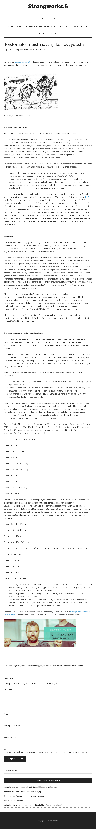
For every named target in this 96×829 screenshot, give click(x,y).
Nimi (6, 714)
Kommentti (9, 689)
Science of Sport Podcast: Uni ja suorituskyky (22, 791)
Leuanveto (47, 666)
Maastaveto (56, 666)
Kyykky (39, 666)
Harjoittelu (16, 666)
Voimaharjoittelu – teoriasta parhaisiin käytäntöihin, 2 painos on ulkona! (33, 805)
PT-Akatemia (66, 666)
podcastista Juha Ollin (24, 62)
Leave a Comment (41, 50)
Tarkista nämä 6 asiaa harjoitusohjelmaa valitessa (24, 796)
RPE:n (87, 197)
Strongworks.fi (48, 6)
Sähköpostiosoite (12, 726)
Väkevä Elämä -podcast (13, 801)
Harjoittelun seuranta (29, 666)
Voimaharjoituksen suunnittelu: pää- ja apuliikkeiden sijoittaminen (30, 787)
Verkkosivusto (10, 737)
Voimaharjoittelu (78, 666)
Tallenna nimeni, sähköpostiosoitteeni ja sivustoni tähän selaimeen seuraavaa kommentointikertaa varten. (47, 752)
